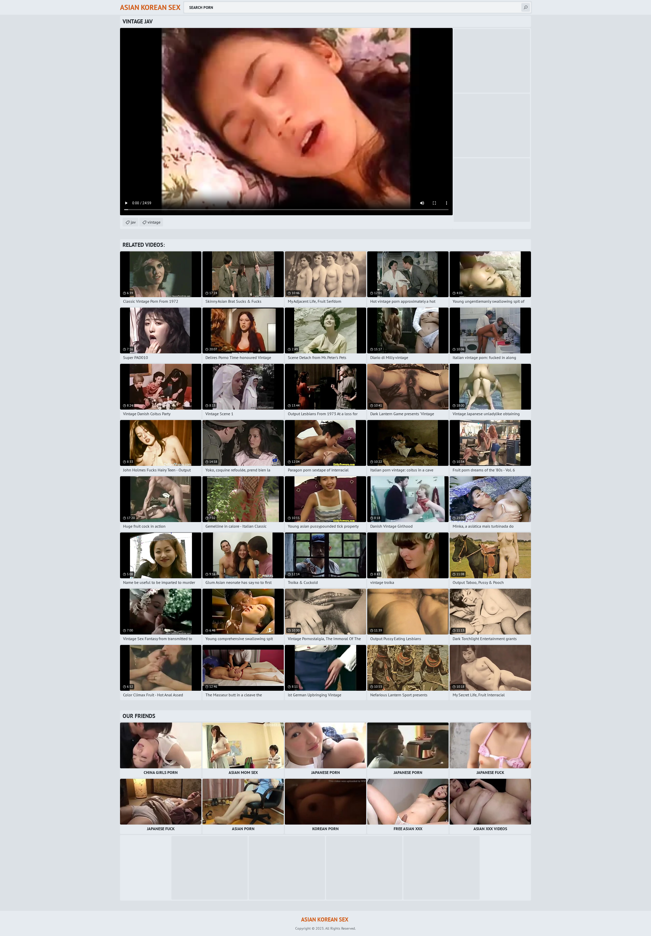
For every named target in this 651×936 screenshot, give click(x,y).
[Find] (525, 7)
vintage (153, 222)
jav (133, 222)
